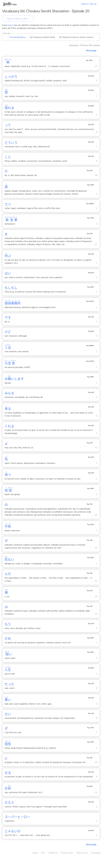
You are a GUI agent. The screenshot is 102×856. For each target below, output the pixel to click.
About (35, 853)
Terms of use (81, 853)
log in (10, 25)
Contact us (53, 853)
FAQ (43, 853)
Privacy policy (67, 853)
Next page (91, 50)
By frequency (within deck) (42, 37)
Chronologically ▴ (17, 37)
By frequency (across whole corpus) (76, 37)
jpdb (7, 4)
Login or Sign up (88, 3)
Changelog (95, 853)
